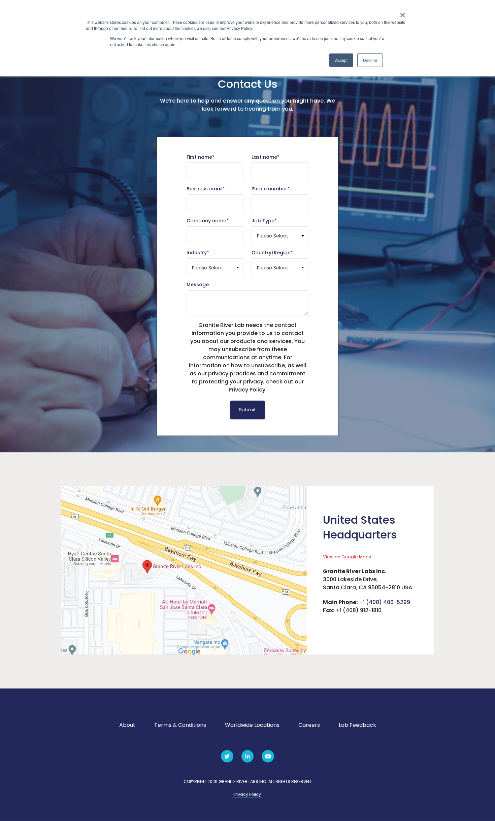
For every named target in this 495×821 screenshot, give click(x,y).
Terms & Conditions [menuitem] (180, 725)
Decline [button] (370, 60)
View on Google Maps (347, 557)
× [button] (402, 13)
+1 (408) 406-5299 (384, 602)
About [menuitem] (127, 725)
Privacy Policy (247, 794)
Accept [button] (341, 60)
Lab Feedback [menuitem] (357, 725)
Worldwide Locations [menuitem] (252, 725)
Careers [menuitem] (309, 725)
